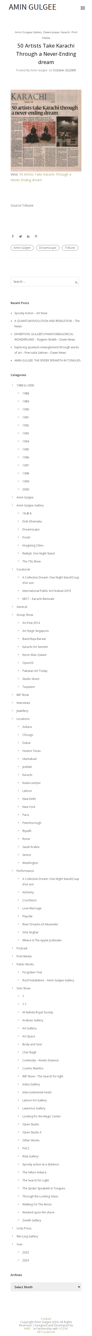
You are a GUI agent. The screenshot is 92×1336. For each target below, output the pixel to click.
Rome (26, 839)
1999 (25, 481)
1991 (25, 417)
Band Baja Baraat (34, 639)
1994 (25, 441)
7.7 (24, 1004)
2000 (25, 489)
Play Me (27, 916)
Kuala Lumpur (31, 783)
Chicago (27, 735)
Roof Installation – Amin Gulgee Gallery (48, 980)
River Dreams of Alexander (40, 924)
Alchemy (28, 892)
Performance (25, 871)
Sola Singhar (30, 932)
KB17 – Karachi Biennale (38, 599)
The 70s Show (31, 561)
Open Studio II (31, 1132)
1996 (25, 457)
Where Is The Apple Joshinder (42, 940)
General (22, 607)
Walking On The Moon (37, 1204)
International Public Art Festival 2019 (46, 591)
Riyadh (26, 831)
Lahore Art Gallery (34, 1100)
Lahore (27, 791)
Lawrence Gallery (33, 1108)
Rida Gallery (30, 1156)
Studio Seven (30, 679)
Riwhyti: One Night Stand (38, 553)
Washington (30, 863)
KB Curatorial (46, 1332)
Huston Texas (31, 751)
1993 (25, 433)
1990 (25, 409)
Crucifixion (29, 900)
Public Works (25, 964)
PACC (26, 1148)
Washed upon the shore (38, 1212)
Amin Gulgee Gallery (28, 32)
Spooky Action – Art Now (30, 313)
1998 (25, 473)
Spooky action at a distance (40, 1164)
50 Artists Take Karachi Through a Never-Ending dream (46, 53)
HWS (27, 1329)
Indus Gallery (31, 1084)
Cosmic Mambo (32, 1068)
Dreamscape (51, 32)
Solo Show (23, 988)
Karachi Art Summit (35, 647)
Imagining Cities (32, 545)
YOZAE (63, 1329)
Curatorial (23, 569)
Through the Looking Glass (40, 1196)
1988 (25, 393)
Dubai (26, 743)
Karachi (65, 32)
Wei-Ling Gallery (27, 1236)
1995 (25, 449)
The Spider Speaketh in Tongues (43, 1188)
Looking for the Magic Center (41, 1116)
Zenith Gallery (31, 1220)
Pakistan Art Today (34, 671)
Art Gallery (29, 1028)
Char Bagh (29, 1052)
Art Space (28, 1036)
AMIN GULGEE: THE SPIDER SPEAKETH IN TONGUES (47, 360)
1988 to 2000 (25, 385)
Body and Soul (32, 1044)
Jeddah (27, 767)
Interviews (23, 703)
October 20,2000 (64, 70)
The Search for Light (35, 1180)
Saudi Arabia (30, 847)
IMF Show (23, 695)
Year (20, 1244)
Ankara (27, 727)
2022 (25, 1252)
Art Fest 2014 (31, 623)
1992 (25, 425)
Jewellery (22, 711)
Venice (26, 855)
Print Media (24, 956)
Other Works (30, 1140)
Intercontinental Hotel (36, 1092)
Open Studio (30, 1124)
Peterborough (31, 823)
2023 (25, 1260)
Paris (25, 815)
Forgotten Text (32, 972)
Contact (46, 1319)
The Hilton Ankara (34, 1172)
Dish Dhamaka (32, 521)
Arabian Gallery (32, 1020)
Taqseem (28, 687)
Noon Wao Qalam (34, 655)
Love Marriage (32, 908)
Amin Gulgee (22, 248)
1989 (25, 401)
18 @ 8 (26, 513)
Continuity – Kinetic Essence (40, 1060)
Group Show (25, 615)
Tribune (70, 248)
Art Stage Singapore (35, 631)
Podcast (22, 948)
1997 (25, 465)
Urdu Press (24, 1228)
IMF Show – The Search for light (42, 1076)
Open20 (27, 663)
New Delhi (29, 799)
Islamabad (29, 759)
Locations (23, 719)
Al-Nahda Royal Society (37, 1012)
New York (28, 807)
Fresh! (26, 537)
